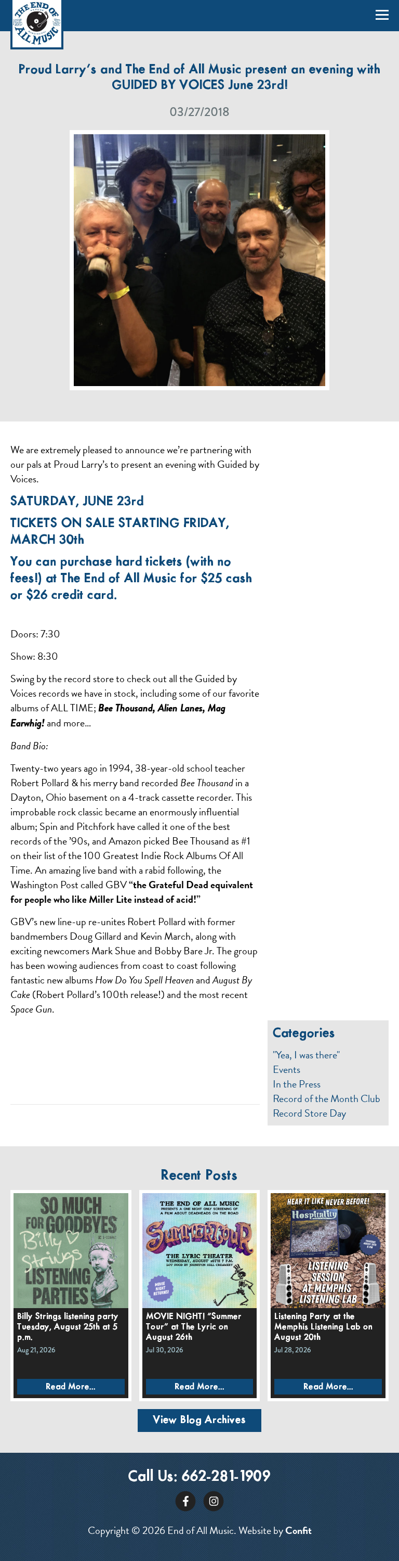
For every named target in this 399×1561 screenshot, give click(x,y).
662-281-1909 (226, 1477)
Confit (298, 1530)
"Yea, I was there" (306, 1054)
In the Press (297, 1084)
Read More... (71, 1387)
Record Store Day (309, 1113)
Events (286, 1069)
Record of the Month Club (326, 1098)
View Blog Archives (199, 1420)
